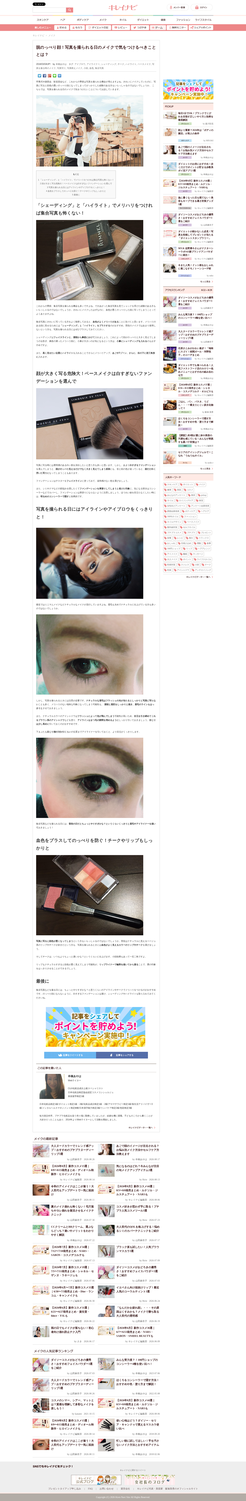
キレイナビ (38, 35)
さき (79, 1341)
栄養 (169, 538)
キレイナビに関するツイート (133, 1470)
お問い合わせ (107, 1488)
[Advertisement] (188, 55)
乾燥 (169, 570)
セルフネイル (189, 527)
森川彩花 (209, 124)
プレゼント (206, 532)
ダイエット (188, 484)
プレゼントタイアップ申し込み (64, 1488)
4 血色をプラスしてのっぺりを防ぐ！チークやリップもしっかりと (76, 191)
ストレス (185, 565)
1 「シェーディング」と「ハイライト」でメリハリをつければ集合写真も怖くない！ (76, 180)
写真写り (61, 68)
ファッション (190, 516)
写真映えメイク (74, 68)
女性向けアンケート (176, 506)
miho (211, 275)
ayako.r (210, 463)
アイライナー (93, 64)
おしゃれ (171, 543)
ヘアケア (205, 511)
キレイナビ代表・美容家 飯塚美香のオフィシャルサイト (167, 1488)
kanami (78, 1414)
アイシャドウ (183, 570)
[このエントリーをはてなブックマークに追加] (59, 76)
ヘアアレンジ (204, 548)
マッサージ (198, 554)
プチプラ (191, 532)
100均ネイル (172, 516)
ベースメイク (144, 64)
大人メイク (172, 559)
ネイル (170, 500)
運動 (199, 543)
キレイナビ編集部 (72, 1179)
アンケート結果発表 (200, 506)
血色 (91, 68)
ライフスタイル (204, 559)
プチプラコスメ (174, 532)
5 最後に (76, 195)
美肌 (179, 490)
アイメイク (172, 554)
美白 (191, 538)
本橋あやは (61, 64)
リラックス (204, 538)
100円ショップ (173, 548)
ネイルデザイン (174, 522)
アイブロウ (79, 64)
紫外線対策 (172, 527)
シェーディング (108, 64)
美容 (193, 495)
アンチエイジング (203, 570)
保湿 (201, 500)
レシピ (180, 538)
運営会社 (125, 1488)
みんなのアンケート (176, 495)
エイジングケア (186, 500)
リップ (189, 548)
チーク (121, 64)
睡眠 (185, 554)
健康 (169, 490)
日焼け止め (186, 543)
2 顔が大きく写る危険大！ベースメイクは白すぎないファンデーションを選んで (76, 183)
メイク (202, 484)
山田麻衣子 (76, 1159)
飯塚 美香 (209, 412)
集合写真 (99, 68)
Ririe (144, 1179)
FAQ (90, 1488)
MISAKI (209, 140)
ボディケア (190, 511)
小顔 (86, 68)
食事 (209, 543)
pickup (203, 495)
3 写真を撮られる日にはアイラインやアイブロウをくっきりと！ (76, 187)
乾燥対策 (171, 565)
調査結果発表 (173, 511)
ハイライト (131, 64)
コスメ (190, 490)
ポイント (187, 559)
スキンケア (172, 484)
